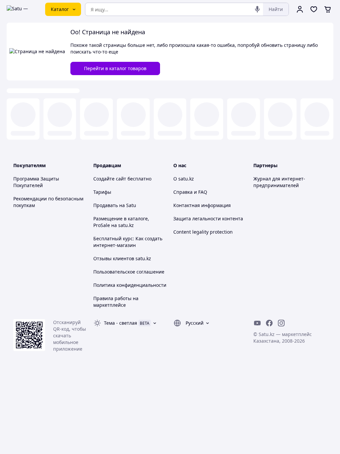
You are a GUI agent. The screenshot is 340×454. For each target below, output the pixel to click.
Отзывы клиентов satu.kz (122, 258)
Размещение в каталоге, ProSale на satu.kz (121, 221)
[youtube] (257, 323)
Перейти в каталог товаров (115, 68)
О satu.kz (183, 178)
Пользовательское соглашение (128, 272)
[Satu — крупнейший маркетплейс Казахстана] (21, 9)
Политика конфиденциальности (129, 285)
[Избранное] (313, 9)
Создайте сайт (109, 178)
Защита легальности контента (208, 218)
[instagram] (281, 323)
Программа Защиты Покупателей (36, 181)
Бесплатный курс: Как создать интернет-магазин (127, 241)
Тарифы (102, 192)
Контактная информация (202, 205)
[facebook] (269, 323)
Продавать (105, 205)
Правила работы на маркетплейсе (115, 301)
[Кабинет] (299, 9)
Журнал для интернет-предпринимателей (279, 181)
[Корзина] (327, 9)
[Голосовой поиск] (257, 9)
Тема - (120, 323)
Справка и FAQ (190, 192)
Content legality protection (203, 232)
